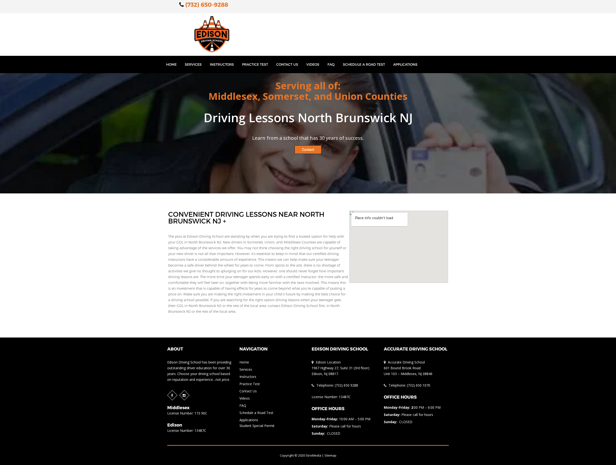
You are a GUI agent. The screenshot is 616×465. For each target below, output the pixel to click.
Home (171, 64)
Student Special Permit (257, 425)
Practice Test (255, 64)
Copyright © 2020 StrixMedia (300, 455)
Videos (312, 64)
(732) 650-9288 (206, 4)
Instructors (222, 64)
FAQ (331, 64)
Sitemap (330, 455)
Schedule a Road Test (364, 64)
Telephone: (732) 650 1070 (409, 385)
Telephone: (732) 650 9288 (336, 385)
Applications (405, 64)
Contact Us (287, 64)
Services (193, 64)
